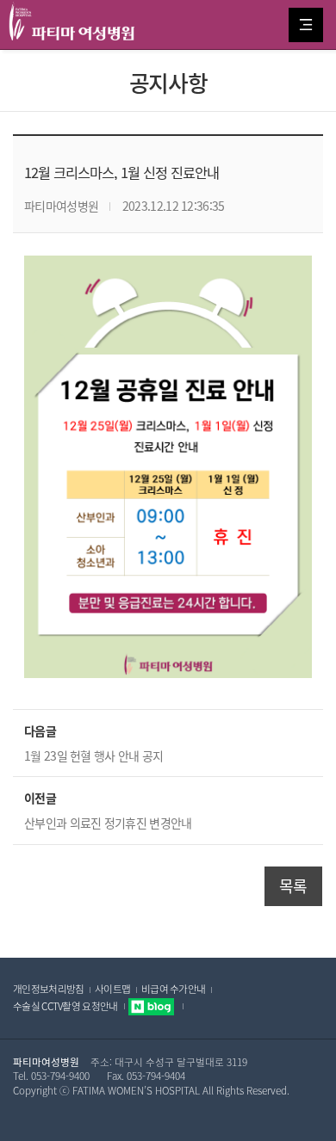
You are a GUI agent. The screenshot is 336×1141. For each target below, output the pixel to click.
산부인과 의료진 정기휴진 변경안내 (107, 822)
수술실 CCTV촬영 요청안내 (65, 1006)
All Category (306, 25)
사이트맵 (112, 988)
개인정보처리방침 (48, 988)
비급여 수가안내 (173, 988)
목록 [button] (293, 885)
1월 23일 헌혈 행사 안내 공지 (93, 755)
